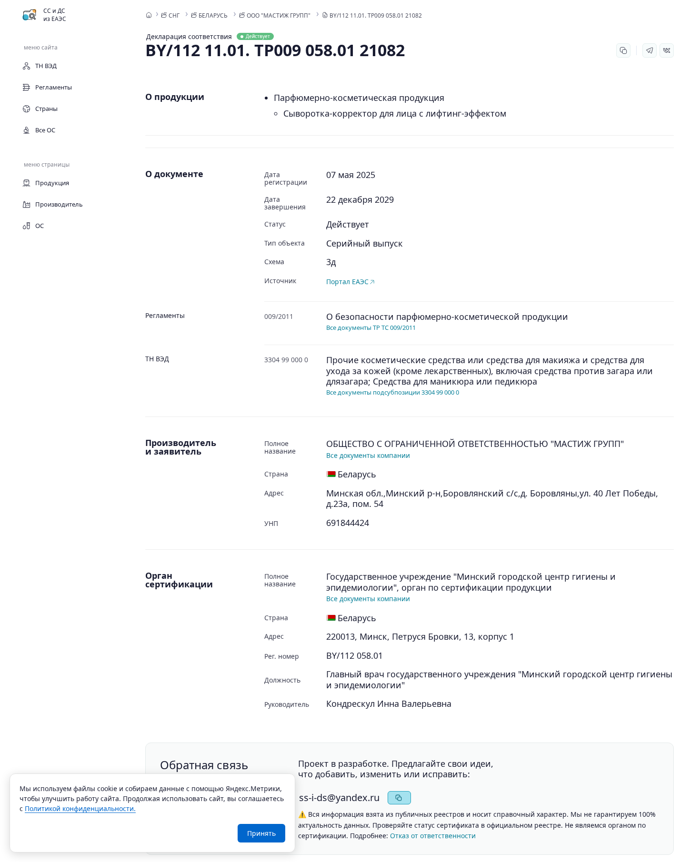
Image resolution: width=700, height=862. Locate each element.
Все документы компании (368, 455)
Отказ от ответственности (433, 835)
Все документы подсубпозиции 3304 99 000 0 (392, 392)
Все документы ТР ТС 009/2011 (371, 327)
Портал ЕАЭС (347, 281)
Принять (261, 833)
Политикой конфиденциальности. (80, 808)
